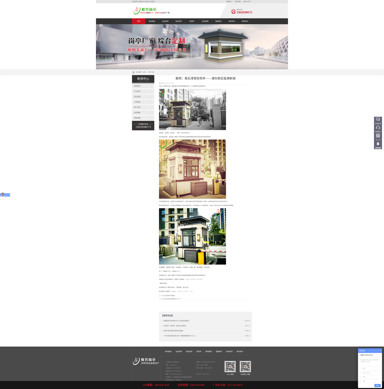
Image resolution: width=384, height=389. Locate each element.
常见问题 (137, 97)
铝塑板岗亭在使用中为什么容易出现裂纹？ (177, 321)
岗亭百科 (137, 86)
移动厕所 (152, 21)
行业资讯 (137, 91)
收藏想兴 (229, 1)
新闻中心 (143, 79)
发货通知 (137, 112)
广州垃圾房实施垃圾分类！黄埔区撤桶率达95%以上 (180, 336)
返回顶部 (378, 148)
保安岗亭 (178, 21)
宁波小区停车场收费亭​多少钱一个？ (172, 299)
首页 (138, 21)
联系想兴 (245, 21)
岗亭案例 (205, 21)
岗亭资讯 (232, 21)
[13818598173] (152, 13)
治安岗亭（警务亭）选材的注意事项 (175, 326)
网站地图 (237, 1)
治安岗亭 (165, 21)
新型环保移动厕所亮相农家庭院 (173, 331)
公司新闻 (137, 102)
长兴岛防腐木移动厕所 (169, 295)
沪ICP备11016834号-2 (208, 362)
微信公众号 (247, 1)
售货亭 (192, 21)
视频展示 (218, 21)
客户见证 (151, 72)
